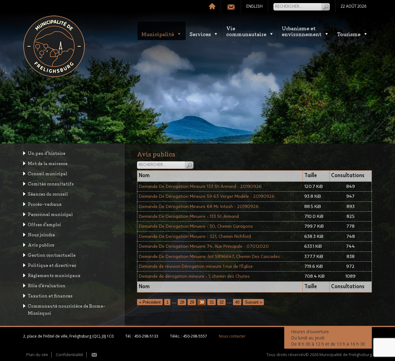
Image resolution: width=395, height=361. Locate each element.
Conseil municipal (47, 173)
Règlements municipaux (54, 275)
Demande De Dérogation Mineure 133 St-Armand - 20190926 (200, 186)
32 (221, 302)
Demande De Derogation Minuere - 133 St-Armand (189, 216)
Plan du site (37, 354)
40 (237, 302)
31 (212, 302)
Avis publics (41, 244)
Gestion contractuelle (52, 255)
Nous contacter (232, 336)
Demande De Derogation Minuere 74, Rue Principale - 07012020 (204, 246)
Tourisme (348, 33)
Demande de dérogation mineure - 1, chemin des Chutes (194, 276)
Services (200, 33)
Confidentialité (69, 354)
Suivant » (253, 302)
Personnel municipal (50, 214)
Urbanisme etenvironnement (302, 30)
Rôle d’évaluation (46, 285)
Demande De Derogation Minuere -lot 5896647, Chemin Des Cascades (209, 256)
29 (192, 302)
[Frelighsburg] (54, 46)
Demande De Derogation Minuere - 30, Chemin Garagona (196, 226)
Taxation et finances (50, 295)
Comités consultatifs (51, 183)
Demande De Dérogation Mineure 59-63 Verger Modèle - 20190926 (207, 196)
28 (182, 302)
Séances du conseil (48, 194)
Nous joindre (41, 234)
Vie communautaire (246, 30)
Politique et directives (52, 265)
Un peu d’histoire (46, 153)
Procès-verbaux (45, 204)
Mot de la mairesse (48, 163)
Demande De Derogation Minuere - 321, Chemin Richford (195, 236)
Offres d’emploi (44, 224)
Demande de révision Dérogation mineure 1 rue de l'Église (196, 266)
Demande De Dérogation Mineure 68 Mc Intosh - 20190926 (199, 206)
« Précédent (150, 302)
